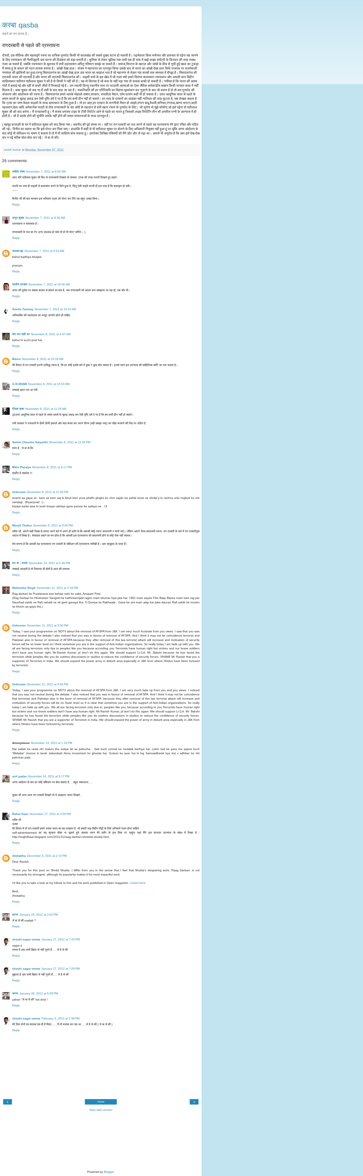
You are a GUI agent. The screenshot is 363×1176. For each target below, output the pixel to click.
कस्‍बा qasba (20, 25)
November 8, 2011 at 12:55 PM (70, 442)
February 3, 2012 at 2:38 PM (60, 1018)
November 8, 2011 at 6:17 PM (52, 467)
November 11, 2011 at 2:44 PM (57, 587)
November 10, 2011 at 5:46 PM (49, 563)
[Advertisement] (100, 11)
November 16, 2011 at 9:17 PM (49, 776)
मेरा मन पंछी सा (21, 334)
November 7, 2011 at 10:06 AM (49, 284)
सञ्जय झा (17, 251)
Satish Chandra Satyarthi (30, 442)
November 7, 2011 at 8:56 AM (46, 171)
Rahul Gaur (20, 814)
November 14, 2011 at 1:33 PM (51, 743)
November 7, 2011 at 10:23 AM (55, 309)
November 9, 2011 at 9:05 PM (53, 525)
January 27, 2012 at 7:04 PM (60, 968)
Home (100, 1101)
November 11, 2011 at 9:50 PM (47, 625)
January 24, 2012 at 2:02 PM (39, 914)
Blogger (109, 1171)
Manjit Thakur (22, 525)
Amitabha (19, 855)
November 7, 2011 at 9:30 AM (45, 217)
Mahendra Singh (24, 587)
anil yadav (19, 776)
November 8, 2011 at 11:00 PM (47, 492)
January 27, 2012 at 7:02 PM (60, 939)
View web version (100, 1109)
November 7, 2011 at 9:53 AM (44, 251)
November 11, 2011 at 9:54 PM (47, 684)
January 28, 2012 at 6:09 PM (39, 993)
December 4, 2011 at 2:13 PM (47, 855)
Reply (16, 204)
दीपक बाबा (18, 408)
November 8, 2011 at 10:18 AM (42, 359)
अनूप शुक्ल (18, 217)
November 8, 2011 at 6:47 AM (51, 334)
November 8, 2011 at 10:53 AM (49, 384)
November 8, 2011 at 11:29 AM (45, 408)
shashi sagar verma (26, 939)
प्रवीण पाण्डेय (19, 284)
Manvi (16, 359)
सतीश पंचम (18, 171)
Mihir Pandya (21, 467)
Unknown (19, 492)
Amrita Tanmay (22, 309)
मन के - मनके (20, 563)
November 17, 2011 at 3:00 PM (50, 814)
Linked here (137, 883)
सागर (15, 914)
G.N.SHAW (19, 384)
